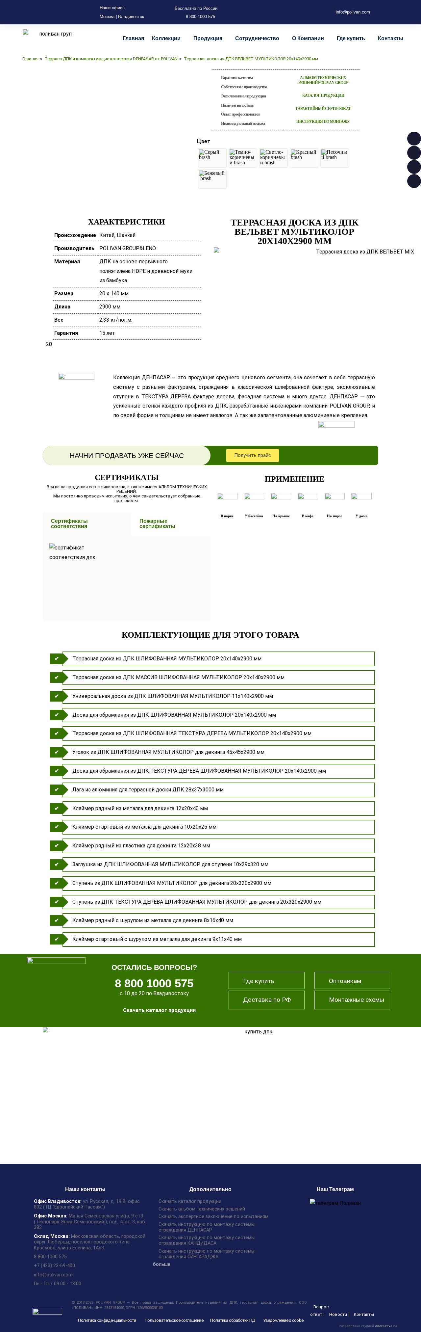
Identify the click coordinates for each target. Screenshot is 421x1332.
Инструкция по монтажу (323, 121)
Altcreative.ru (386, 1326)
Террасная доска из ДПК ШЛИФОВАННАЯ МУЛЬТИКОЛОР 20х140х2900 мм (166, 658)
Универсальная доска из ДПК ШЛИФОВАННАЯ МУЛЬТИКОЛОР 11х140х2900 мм (172, 696)
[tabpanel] (126, 578)
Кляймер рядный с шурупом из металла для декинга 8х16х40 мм (152, 920)
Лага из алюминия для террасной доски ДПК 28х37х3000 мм (148, 789)
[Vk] (296, 12)
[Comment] (275, 12)
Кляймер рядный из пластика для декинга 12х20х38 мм (141, 845)
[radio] (212, 158)
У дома (362, 516)
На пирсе (334, 516)
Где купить (351, 38)
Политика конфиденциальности (107, 1320)
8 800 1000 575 (154, 983)
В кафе (307, 516)
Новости (338, 1314)
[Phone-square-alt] (264, 12)
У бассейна (254, 516)
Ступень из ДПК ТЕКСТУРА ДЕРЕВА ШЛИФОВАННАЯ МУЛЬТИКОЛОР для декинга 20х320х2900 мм (196, 902)
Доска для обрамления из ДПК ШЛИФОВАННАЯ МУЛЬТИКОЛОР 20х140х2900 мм (174, 715)
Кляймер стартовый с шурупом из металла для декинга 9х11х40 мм (157, 939)
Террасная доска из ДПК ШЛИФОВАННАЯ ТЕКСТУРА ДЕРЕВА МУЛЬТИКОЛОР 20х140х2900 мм (191, 733)
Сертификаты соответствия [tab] (69, 523)
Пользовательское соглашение (174, 1320)
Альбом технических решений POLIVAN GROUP (323, 80)
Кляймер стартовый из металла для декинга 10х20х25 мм (144, 827)
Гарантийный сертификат (323, 108)
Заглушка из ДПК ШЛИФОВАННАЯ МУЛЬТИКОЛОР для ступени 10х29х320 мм (170, 864)
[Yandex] (306, 12)
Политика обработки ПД (232, 1320)
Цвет (203, 141)
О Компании (308, 38)
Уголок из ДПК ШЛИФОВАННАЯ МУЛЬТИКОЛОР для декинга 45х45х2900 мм (168, 752)
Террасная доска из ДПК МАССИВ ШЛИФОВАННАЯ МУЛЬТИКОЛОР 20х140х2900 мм (178, 677)
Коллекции (166, 38)
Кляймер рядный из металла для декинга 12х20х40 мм (140, 808)
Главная (133, 38)
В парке (227, 516)
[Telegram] (285, 12)
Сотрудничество (257, 38)
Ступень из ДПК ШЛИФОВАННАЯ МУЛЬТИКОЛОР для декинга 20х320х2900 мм (171, 883)
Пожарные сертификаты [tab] (157, 523)
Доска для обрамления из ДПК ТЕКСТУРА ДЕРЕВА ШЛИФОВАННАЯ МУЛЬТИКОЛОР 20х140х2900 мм (199, 771)
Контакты (390, 38)
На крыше (281, 516)
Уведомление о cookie (283, 1320)
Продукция (207, 38)
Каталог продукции (323, 95)
